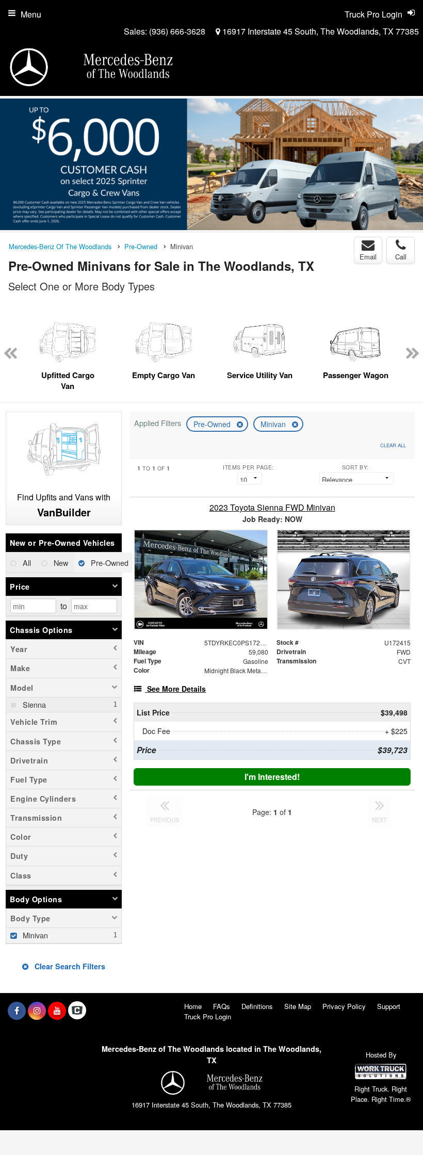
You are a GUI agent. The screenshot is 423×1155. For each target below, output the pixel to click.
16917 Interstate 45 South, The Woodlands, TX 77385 (319, 31)
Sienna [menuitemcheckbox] (33, 704)
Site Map (297, 1006)
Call (400, 257)
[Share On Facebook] (17, 1010)
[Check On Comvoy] (77, 1010)
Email (368, 257)
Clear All (393, 445)
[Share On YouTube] (57, 1010)
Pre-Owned (213, 424)
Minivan (274, 424)
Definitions (257, 1006)
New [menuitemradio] (60, 562)
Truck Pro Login (207, 1016)
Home (193, 1006)
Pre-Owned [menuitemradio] (108, 562)
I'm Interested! (272, 777)
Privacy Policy (344, 1006)
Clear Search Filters (68, 966)
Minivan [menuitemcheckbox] (34, 935)
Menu (31, 14)
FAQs (221, 1006)
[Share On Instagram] (37, 1010)
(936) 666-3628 (177, 31)
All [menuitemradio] (26, 562)
